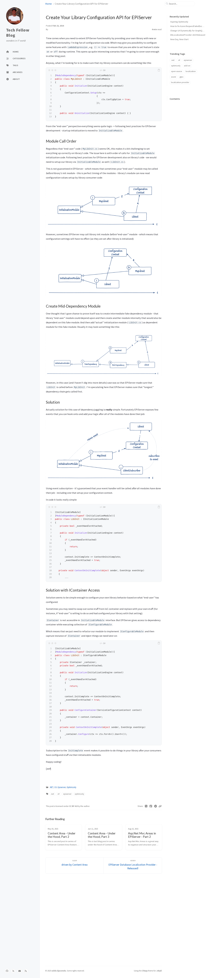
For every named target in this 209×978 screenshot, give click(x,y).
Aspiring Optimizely (179, 21)
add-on (187, 65)
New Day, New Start (179, 39)
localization (191, 71)
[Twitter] (146, 806)
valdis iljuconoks (58, 970)
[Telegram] (155, 806)
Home (48, 3)
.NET (51, 787)
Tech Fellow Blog (17, 32)
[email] (19, 971)
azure (173, 77)
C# (55, 787)
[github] (7, 971)
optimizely (79, 794)
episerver (67, 794)
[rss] (26, 971)
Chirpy (144, 970)
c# (59, 794)
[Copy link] (160, 806)
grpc (181, 77)
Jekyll (159, 970)
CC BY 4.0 (73, 806)
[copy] (159, 70)
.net (52, 794)
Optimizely (71, 787)
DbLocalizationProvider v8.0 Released (187, 34)
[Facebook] (151, 806)
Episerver (62, 787)
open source (176, 71)
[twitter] (13, 971)
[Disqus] (103, 919)
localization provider (180, 82)
